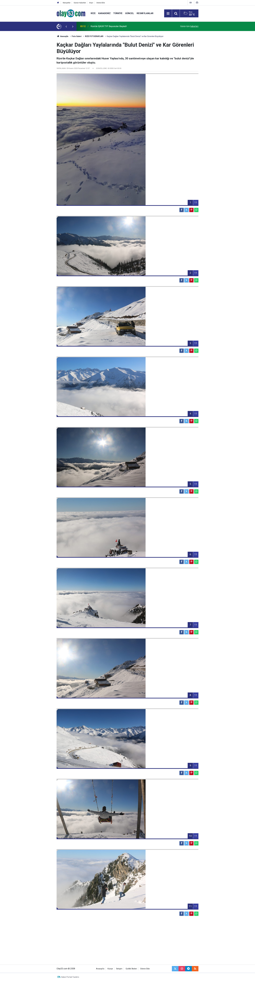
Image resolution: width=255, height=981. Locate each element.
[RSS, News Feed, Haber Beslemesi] (195, 968)
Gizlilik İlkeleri (131, 969)
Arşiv (91, 3)
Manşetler (66, 3)
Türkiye (117, 13)
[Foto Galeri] (197, 2)
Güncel (129, 13)
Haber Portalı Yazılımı (70, 977)
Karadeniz (104, 13)
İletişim (119, 969)
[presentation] (66, 26)
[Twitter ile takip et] (175, 968)
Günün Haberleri (80, 3)
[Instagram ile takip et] (181, 968)
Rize (93, 13)
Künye (110, 969)
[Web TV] (190, 2)
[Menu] (168, 13)
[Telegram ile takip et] (188, 968)
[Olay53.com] (71, 13)
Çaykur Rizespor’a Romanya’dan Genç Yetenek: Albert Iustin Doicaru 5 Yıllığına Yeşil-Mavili (123, 26)
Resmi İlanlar (145, 13)
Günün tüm (189, 26)
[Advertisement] (44, 71)
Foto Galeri (77, 36)
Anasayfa (64, 36)
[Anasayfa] (58, 3)
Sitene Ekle (100, 3)
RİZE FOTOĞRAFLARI (94, 36)
